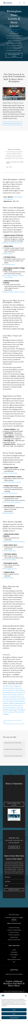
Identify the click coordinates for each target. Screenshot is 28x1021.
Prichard (5, 708)
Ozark (11, 705)
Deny (14, 1013)
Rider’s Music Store (10, 551)
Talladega (21, 710)
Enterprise (6, 697)
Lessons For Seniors (14, 932)
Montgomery (20, 703)
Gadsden (14, 699)
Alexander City (7, 686)
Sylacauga (13, 710)
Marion (6, 703)
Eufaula (13, 697)
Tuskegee (6, 714)
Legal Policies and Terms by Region (14, 974)
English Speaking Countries (14, 959)
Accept (14, 1010)
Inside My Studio (14, 937)
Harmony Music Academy (12, 502)
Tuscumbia (19, 712)
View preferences (14, 1017)
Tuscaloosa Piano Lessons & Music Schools (13, 755)
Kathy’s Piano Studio (10, 473)
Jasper (23, 701)
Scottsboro (13, 708)
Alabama (9, 29)
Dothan (20, 695)
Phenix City (18, 705)
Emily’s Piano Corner (10, 493)
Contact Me (14, 847)
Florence (20, 697)
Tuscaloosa (10, 712)
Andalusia (17, 686)
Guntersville (8, 701)
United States (14, 952)
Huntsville (16, 701)
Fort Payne (6, 699)
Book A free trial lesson (14, 804)
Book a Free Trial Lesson (14, 55)
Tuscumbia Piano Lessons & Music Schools (13, 749)
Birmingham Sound (10, 569)
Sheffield (5, 710)
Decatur (5, 695)
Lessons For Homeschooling (14, 930)
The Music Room (9, 264)
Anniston (6, 688)
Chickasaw (7, 692)
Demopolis (12, 695)
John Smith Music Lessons (12, 482)
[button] (26, 995)
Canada (14, 950)
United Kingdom (14, 954)
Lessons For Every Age (14, 927)
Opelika (5, 705)
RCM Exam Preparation (14, 934)
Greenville (21, 699)
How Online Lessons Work (14, 939)
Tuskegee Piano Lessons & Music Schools (12, 742)
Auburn (5, 690)
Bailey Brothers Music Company (14, 292)
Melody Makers (9, 513)
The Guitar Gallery (10, 560)
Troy (4, 712)
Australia (14, 957)
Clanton (14, 692)
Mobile (12, 703)
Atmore (18, 688)
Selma (20, 708)
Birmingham (21, 690)
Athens (12, 688)
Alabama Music (9, 578)
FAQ (14, 961)
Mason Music (8, 254)
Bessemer (12, 690)
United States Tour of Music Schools (14, 162)
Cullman (21, 692)
